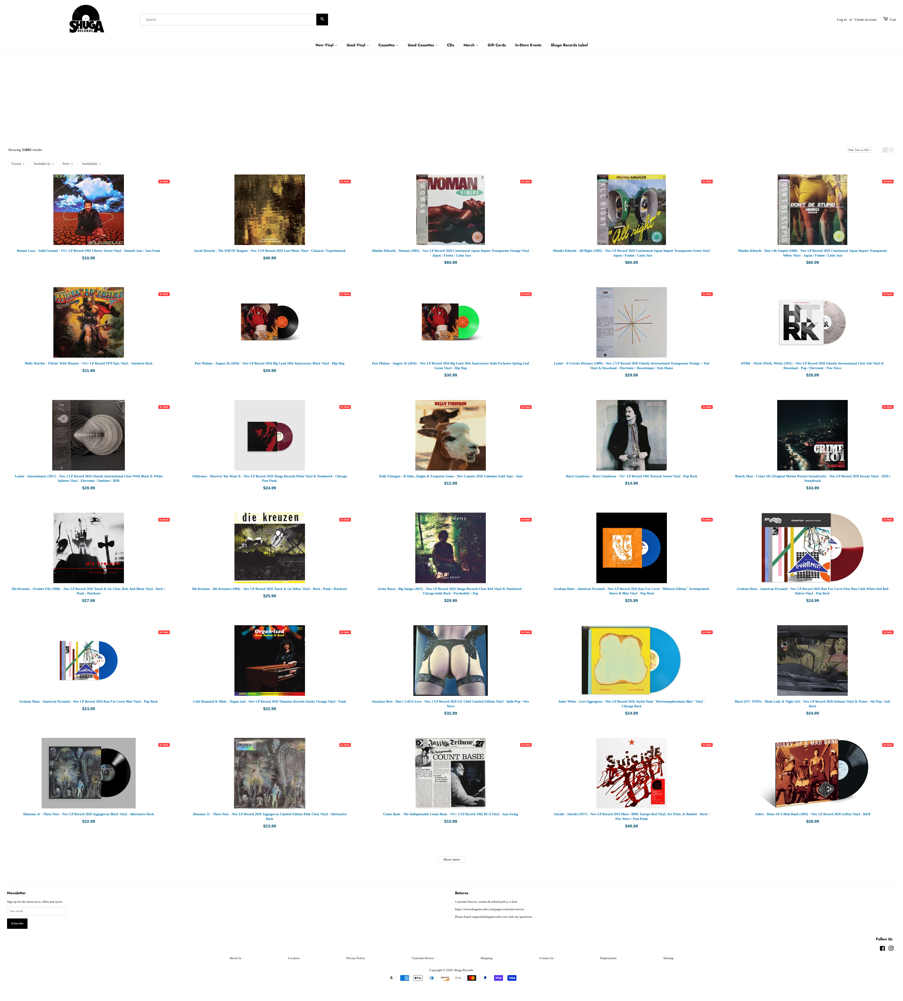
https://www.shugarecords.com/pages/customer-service (489, 909)
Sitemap (668, 958)
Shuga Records (463, 970)
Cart (893, 19)
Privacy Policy (355, 958)
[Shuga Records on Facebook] (882, 949)
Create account (865, 19)
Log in (842, 19)
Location (294, 958)
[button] (885, 149)
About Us (235, 958)
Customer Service (423, 958)
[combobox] (234, 19)
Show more (451, 859)
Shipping (486, 958)
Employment (608, 958)
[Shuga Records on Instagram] (891, 949)
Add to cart (103, 214)
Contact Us (546, 958)
